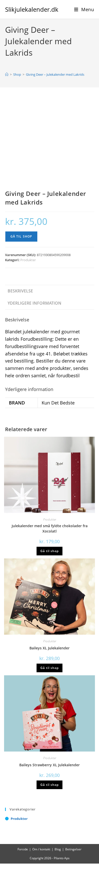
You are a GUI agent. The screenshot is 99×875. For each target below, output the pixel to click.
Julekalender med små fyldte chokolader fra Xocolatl (50, 528)
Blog (58, 849)
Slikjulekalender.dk (31, 9)
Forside (23, 849)
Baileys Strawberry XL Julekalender (49, 764)
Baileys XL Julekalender (49, 648)
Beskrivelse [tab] (20, 291)
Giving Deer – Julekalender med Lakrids (55, 74)
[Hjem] (6, 74)
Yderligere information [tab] (34, 303)
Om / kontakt (41, 849)
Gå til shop (21, 236)
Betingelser (73, 849)
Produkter (28, 260)
